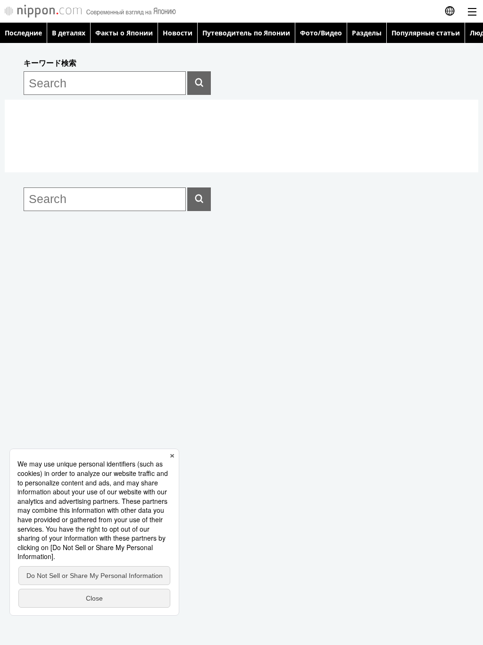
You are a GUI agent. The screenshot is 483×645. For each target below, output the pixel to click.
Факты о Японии (124, 32)
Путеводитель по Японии (246, 32)
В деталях (68, 32)
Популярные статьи (425, 32)
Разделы (367, 32)
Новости (177, 32)
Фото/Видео (321, 32)
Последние (23, 32)
